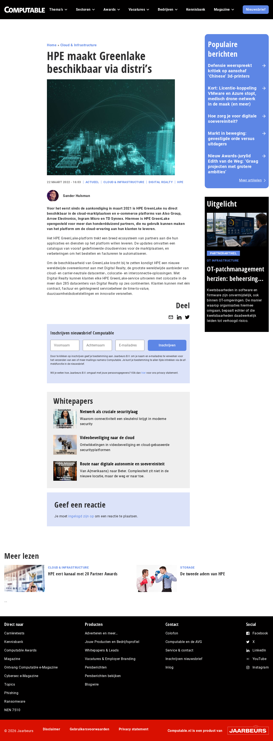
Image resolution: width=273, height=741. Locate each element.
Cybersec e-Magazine (21, 676)
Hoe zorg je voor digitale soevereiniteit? (232, 118)
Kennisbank (13, 642)
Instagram (261, 667)
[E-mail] (170, 317)
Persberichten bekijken (103, 676)
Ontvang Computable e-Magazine (31, 667)
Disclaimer (51, 729)
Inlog (170, 667)
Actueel (92, 182)
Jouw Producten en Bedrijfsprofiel (112, 642)
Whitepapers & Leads (102, 650)
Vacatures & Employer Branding (110, 659)
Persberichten (96, 667)
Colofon (172, 633)
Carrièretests (14, 633)
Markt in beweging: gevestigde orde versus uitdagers (231, 138)
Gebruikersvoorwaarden (89, 729)
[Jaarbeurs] (246, 731)
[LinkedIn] (179, 317)
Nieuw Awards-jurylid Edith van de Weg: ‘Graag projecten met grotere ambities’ (233, 163)
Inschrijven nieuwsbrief (184, 659)
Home (52, 45)
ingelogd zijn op (81, 516)
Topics (9, 684)
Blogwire (92, 684)
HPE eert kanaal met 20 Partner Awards (83, 574)
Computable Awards (20, 650)
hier (143, 372)
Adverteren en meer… (101, 633)
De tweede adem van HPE (202, 574)
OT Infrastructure (223, 260)
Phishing (11, 693)
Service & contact (179, 650)
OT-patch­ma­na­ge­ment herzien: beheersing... (235, 274)
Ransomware (14, 701)
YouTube (260, 659)
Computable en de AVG (184, 642)
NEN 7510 (12, 710)
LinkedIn (259, 650)
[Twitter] (187, 317)
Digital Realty (161, 182)
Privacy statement (133, 729)
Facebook (260, 633)
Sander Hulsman (76, 196)
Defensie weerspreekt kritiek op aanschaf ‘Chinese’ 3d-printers (230, 71)
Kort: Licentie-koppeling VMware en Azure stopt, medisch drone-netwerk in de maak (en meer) (232, 96)
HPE (180, 182)
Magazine (12, 659)
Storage (187, 567)
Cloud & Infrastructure (78, 45)
